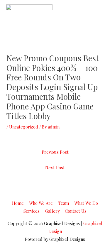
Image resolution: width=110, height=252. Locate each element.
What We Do (86, 203)
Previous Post (55, 152)
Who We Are (41, 203)
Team (63, 203)
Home (18, 203)
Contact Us (76, 211)
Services (31, 211)
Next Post (55, 167)
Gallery (52, 211)
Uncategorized (23, 127)
